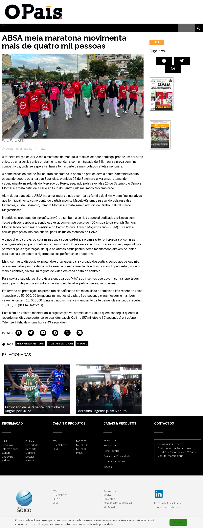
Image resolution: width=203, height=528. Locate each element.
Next (66, 389)
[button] (3, 27)
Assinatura (109, 445)
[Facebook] (164, 61)
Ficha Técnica (111, 450)
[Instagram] (173, 69)
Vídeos (107, 467)
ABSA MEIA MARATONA (30, 343)
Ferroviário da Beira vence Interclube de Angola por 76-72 (34, 409)
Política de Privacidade (116, 456)
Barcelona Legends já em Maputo (102, 411)
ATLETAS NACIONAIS (60, 343)
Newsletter (109, 440)
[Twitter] (182, 61)
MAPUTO (82, 343)
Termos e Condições (115, 461)
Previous (7, 389)
